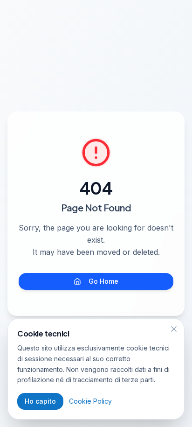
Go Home (103, 281)
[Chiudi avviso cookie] (173, 329)
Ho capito (40, 401)
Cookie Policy (90, 401)
